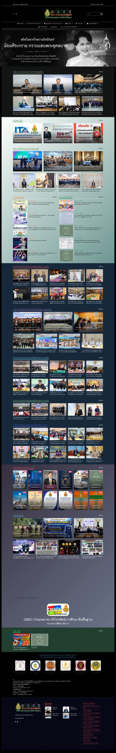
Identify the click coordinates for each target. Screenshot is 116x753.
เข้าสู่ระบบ (16, 4)
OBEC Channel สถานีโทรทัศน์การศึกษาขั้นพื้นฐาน (58, 619)
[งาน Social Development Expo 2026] (20, 243)
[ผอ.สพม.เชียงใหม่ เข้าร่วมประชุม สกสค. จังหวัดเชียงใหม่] (39, 385)
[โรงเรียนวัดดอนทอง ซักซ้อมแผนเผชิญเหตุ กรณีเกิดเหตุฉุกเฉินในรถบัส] (92, 547)
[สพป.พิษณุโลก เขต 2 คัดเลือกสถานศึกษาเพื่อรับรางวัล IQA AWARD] (39, 367)
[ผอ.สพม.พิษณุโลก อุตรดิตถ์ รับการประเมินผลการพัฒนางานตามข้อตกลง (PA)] (94, 385)
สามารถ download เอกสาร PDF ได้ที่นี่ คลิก (26, 598)
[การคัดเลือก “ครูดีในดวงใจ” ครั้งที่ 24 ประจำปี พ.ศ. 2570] (88, 322)
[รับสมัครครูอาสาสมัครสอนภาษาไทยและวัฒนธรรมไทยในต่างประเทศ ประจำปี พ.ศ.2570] (66, 205)
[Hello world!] (39, 640)
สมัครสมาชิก (25, 4)
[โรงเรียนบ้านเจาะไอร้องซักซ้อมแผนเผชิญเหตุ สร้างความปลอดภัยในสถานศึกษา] (27, 528)
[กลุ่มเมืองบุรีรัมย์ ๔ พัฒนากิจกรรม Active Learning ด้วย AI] (39, 293)
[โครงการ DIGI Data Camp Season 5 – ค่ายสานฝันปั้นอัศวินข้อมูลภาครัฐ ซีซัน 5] (20, 217)
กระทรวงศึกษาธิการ (58, 623)
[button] (2, 48)
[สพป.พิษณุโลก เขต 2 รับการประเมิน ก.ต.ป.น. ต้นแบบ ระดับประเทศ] (58, 385)
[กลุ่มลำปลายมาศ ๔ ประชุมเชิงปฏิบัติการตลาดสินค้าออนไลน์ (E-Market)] (58, 293)
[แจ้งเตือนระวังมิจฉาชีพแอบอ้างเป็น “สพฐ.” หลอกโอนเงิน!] (88, 133)
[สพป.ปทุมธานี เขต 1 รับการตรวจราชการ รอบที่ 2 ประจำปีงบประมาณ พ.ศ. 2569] (21, 409)
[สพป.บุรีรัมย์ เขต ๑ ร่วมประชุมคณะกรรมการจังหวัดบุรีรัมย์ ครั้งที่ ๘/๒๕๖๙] (76, 293)
